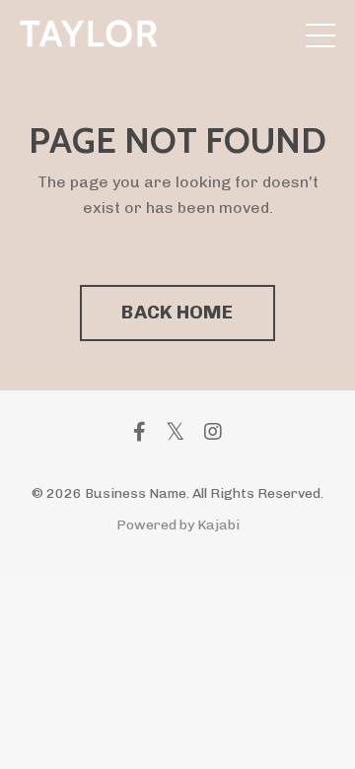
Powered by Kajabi (178, 525)
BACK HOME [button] (177, 312)
